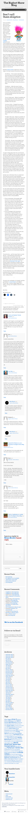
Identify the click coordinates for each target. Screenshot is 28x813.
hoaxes (20, 733)
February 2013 (9, 684)
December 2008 (9, 702)
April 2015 (8, 660)
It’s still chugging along (6, 41)
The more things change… (18, 305)
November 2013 (9, 672)
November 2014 (9, 662)
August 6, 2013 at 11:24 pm (13, 418)
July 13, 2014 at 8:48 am (12, 517)
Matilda (5, 738)
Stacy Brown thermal (14, 755)
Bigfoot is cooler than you (9, 303)
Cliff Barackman (11, 727)
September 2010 (9, 694)
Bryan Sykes (10, 725)
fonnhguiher (8, 604)
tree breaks (11, 763)
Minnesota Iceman (15, 739)
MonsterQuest (20, 741)
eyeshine (14, 731)
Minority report (18, 607)
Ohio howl (17, 746)
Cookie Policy (4, 806)
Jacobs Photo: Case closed (11, 579)
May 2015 (8, 658)
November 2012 (9, 689)
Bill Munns (12, 722)
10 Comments (21, 19)
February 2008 (9, 708)
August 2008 (8, 704)
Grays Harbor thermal (13, 733)
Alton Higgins (7, 719)
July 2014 (8, 665)
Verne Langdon (16, 763)
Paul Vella (10, 371)
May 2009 (8, 700)
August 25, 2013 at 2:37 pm (8, 447)
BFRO (9, 721)
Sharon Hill (15, 752)
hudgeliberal (8, 592)
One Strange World (9, 607)
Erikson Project (9, 731)
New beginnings (9, 576)
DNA (17, 730)
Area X (14, 719)
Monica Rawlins (7, 741)
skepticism (7, 756)
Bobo (10, 723)
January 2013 (9, 686)
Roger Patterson (8, 752)
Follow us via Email (12, 631)
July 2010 (8, 697)
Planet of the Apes (13, 749)
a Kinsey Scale (10, 69)
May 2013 (8, 680)
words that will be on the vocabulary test (10, 308)
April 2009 (8, 701)
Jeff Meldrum (17, 734)
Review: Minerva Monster (11, 581)
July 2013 (8, 678)
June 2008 (8, 705)
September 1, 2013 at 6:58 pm (13, 459)
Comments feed (9, 798)
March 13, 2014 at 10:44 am (13, 487)
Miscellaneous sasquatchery (12, 309)
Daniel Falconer (18, 727)
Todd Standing (15, 761)
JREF (22, 734)
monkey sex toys (13, 741)
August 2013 (8, 676)
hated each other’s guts (15, 261)
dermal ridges (12, 730)
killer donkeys (15, 736)
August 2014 (8, 664)
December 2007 (9, 709)
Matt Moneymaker (12, 738)
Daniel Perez (6, 728)
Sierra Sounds (18, 754)
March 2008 (8, 706)
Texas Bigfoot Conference (13, 756)
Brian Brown (15, 19)
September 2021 (9, 654)
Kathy (5, 736)
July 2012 (8, 693)
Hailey (7, 596)
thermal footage (10, 760)
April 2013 (8, 682)
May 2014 (8, 668)
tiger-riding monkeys (17, 760)
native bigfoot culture (8, 742)
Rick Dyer (21, 750)
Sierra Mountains (12, 754)
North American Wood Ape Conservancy (12, 744)
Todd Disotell (9, 761)
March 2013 (8, 683)
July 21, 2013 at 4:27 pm (12, 318)
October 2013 (8, 673)
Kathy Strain (10, 736)
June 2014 (8, 667)
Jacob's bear (11, 734)
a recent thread (12, 282)
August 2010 (8, 695)
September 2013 (9, 675)
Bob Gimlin (18, 722)
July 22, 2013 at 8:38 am (12, 372)
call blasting (16, 725)
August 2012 (8, 691)
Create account (9, 793)
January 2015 (9, 661)
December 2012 (9, 687)
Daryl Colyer (12, 728)
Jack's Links (6, 734)
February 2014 (9, 669)
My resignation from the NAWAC (12, 578)
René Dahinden (15, 750)
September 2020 (9, 656)
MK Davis (20, 739)
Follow (7, 644)
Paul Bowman (7, 749)
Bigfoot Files (13, 721)
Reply (5, 331)
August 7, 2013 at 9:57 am (14, 433)
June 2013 (8, 679)
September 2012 (9, 690)
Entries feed (8, 796)
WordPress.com (9, 799)
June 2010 (8, 698)
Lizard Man (20, 736)
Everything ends (9, 582)
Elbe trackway (20, 730)
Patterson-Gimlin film (15, 748)
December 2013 (9, 671)
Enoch (5, 731)
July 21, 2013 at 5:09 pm (12, 336)
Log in (7, 795)
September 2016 (9, 657)
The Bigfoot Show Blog (14, 4)
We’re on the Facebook (13, 622)
